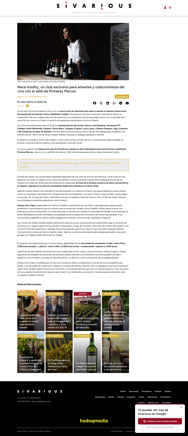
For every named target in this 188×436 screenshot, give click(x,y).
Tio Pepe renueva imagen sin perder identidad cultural (86, 366)
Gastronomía (152, 397)
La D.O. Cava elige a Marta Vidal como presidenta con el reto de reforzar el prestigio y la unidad (115, 319)
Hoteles (111, 397)
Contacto (141, 403)
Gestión (83, 294)
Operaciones (134, 391)
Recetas (168, 391)
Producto (158, 391)
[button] (94, 103)
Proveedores (122, 96)
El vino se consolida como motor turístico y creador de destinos (87, 323)
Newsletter (166, 403)
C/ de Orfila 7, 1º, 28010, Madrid (29, 398)
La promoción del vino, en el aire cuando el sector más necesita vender (29, 321)
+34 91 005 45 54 (23, 401)
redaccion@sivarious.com (41, 401)
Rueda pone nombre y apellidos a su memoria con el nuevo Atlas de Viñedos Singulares (30, 363)
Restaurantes (100, 397)
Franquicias (131, 397)
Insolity (20, 106)
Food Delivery (165, 397)
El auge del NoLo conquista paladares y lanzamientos (115, 366)
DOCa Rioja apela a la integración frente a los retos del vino (59, 365)
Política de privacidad (117, 431)
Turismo (141, 397)
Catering (120, 397)
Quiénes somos (153, 403)
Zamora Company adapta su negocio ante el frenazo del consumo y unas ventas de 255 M (58, 321)
